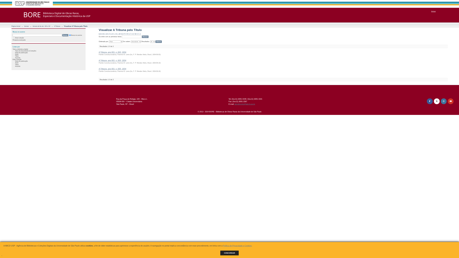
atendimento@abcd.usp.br (245, 104)
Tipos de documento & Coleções (25, 51)
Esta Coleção (19, 38)
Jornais (26, 26)
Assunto (17, 58)
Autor (17, 54)
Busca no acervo (76, 35)
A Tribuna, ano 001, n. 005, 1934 (112, 69)
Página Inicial (15, 26)
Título (17, 56)
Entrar (433, 11)
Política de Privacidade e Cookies (237, 246)
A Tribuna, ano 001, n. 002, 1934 (112, 52)
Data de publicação (21, 52)
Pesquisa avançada (19, 40)
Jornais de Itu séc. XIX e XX (41, 26)
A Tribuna (57, 26)
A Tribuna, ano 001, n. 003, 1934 (112, 60)
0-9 (100, 34)
